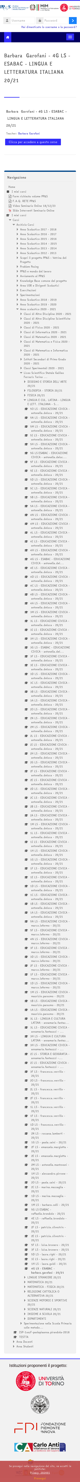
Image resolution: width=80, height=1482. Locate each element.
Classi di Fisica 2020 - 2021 (41, 327)
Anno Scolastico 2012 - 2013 (38, 253)
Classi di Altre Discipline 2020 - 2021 (47, 314)
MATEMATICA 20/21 (40, 1282)
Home (11, 187)
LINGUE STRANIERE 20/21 (44, 1277)
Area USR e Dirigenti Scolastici (39, 285)
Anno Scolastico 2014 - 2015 (38, 243)
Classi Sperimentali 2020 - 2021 (44, 368)
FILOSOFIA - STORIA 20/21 (44, 390)
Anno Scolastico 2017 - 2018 (38, 229)
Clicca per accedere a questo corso (33, 142)
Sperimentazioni (30, 295)
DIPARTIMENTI (36, 1319)
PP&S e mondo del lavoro (35, 271)
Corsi (16, 220)
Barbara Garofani (29, 133)
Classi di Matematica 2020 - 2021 (45, 337)
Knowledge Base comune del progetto (43, 281)
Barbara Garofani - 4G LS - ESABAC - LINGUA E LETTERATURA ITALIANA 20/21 (36, 118)
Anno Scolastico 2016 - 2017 (38, 234)
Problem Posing (29, 267)
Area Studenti (24, 1346)
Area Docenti (24, 1342)
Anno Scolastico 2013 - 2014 (38, 248)
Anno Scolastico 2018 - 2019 (38, 300)
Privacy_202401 (40, 1473)
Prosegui (40, 1478)
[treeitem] (40, 766)
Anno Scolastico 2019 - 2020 (38, 304)
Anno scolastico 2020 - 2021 (38, 309)
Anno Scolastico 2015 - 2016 (38, 239)
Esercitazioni (28, 290)
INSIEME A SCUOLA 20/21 (44, 1314)
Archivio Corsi (25, 225)
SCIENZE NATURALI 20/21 (44, 1309)
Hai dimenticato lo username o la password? (49, 27)
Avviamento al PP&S (32, 276)
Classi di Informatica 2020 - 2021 (45, 332)
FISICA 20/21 (36, 395)
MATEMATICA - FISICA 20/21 (45, 1287)
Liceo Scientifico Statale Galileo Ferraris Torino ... (44, 375)
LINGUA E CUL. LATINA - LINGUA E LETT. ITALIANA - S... (48, 402)
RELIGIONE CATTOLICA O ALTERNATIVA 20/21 (43, 1293)
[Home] (40, 8)
